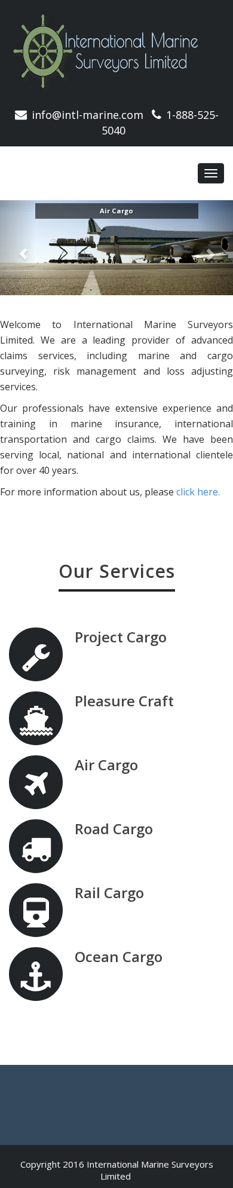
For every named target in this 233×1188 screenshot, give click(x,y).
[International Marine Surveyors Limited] (116, 54)
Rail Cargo (109, 892)
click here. (198, 491)
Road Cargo (114, 828)
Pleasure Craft (124, 701)
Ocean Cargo (119, 956)
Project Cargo (121, 637)
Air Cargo (106, 764)
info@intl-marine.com (87, 115)
